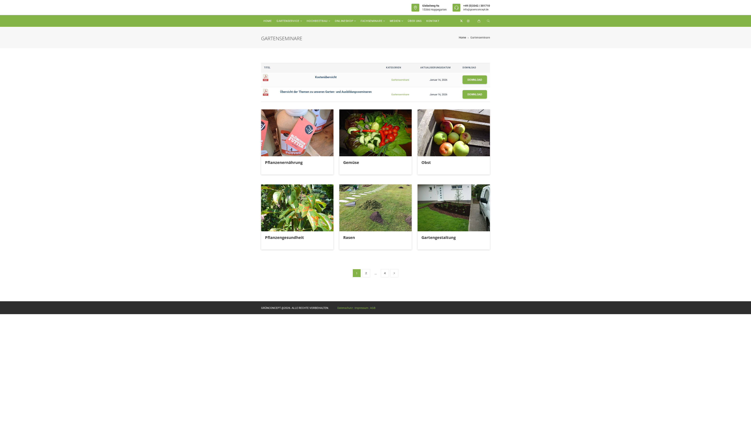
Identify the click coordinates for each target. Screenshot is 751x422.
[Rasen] (375, 207)
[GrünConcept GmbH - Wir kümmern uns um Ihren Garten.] (297, 7)
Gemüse (351, 162)
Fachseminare (372, 20)
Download (474, 79)
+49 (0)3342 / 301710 (476, 5)
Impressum (361, 307)
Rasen (349, 237)
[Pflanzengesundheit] (297, 207)
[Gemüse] (375, 132)
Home (267, 20)
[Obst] (454, 132)
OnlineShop (344, 20)
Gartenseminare (400, 79)
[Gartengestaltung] (454, 207)
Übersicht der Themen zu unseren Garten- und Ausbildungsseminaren (326, 92)
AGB (373, 307)
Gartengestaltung (438, 237)
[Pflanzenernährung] (297, 132)
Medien (395, 20)
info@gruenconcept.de (476, 9)
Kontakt (432, 20)
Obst (426, 162)
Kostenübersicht (326, 77)
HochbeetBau (317, 20)
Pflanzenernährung (284, 162)
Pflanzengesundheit (284, 237)
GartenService (288, 20)
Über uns (415, 20)
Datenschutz (345, 307)
